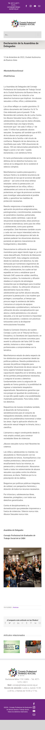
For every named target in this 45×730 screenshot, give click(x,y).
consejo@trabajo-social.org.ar (13, 8)
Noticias (15, 607)
